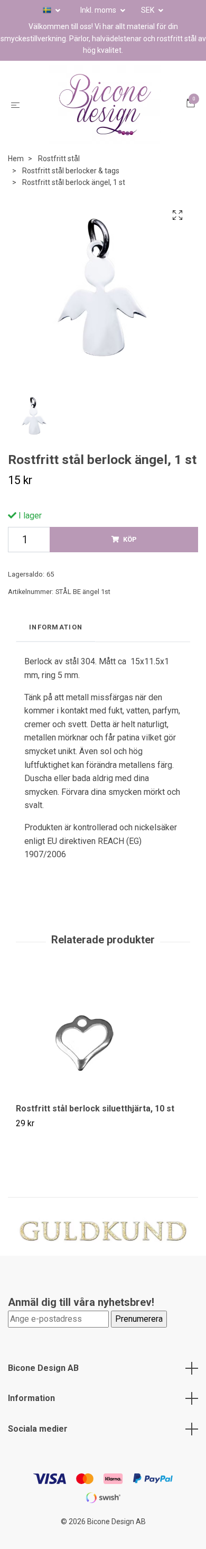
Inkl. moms (99, 10)
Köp (130, 555)
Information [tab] (55, 642)
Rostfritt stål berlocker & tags (70, 186)
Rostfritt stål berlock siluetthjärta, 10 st (95, 1124)
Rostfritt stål (59, 174)
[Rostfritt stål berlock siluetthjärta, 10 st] (103, 1053)
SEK (148, 10)
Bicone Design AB (43, 1383)
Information (31, 1414)
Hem (16, 174)
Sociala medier (38, 1444)
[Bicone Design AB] (105, 112)
